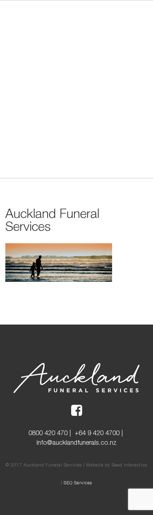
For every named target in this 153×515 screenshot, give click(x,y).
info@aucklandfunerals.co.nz (77, 442)
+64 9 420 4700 (97, 433)
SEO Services (78, 482)
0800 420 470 (48, 433)
